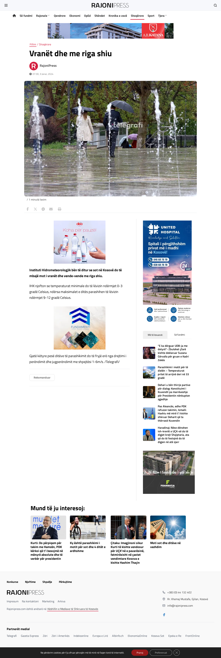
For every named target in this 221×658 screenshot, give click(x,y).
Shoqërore (137, 15)
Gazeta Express (30, 636)
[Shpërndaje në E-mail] (50, 209)
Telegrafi (12, 636)
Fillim (33, 44)
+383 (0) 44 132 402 (179, 592)
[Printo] (58, 209)
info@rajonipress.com (180, 606)
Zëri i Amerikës (60, 636)
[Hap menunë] (6, 5)
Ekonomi (74, 15)
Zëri (45, 636)
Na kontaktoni (30, 601)
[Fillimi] (14, 15)
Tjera (161, 15)
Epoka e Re (174, 636)
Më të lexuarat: (155, 335)
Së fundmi (26, 15)
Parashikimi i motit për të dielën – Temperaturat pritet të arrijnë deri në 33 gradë (173, 372)
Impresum (12, 601)
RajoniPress (48, 65)
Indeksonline (81, 636)
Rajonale (41, 15)
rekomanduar (42, 377)
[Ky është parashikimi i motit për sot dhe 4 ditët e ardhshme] (88, 527)
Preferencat (161, 652)
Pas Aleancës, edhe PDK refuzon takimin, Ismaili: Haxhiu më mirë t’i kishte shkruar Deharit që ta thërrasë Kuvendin (173, 413)
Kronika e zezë (118, 15)
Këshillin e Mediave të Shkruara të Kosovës (72, 609)
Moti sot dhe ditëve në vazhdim (165, 545)
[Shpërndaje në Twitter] (35, 209)
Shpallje (47, 582)
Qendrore (60, 15)
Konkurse (12, 582)
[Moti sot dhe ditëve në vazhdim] (168, 527)
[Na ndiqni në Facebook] (164, 615)
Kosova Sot (157, 636)
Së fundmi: (179, 334)
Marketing (48, 601)
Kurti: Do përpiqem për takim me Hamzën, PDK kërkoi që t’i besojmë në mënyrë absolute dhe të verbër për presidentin (47, 551)
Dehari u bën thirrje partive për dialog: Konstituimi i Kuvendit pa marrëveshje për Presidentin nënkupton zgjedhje (174, 392)
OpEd (87, 15)
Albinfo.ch (118, 636)
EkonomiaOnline (137, 636)
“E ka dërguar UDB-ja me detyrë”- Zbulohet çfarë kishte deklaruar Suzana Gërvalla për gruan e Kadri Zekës (173, 353)
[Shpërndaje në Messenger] (43, 209)
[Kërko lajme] (215, 5)
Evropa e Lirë (100, 636)
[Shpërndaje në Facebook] (27, 209)
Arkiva (61, 601)
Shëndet (99, 15)
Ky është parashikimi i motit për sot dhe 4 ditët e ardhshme (87, 547)
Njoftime (30, 582)
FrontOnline (192, 636)
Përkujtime (65, 582)
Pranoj (140, 652)
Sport (151, 15)
